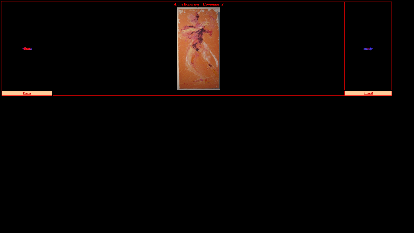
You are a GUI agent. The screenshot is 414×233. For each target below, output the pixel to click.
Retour (27, 93)
